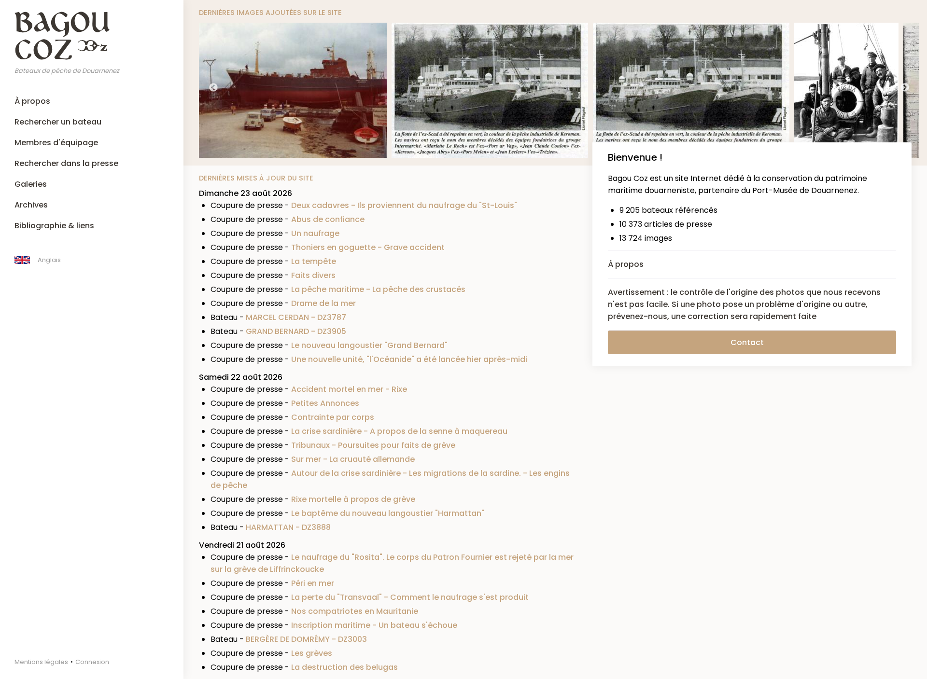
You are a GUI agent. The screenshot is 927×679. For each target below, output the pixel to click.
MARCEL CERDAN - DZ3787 (296, 317)
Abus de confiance (328, 219)
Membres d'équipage (56, 142)
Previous (213, 88)
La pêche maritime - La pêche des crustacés (378, 289)
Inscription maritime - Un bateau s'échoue (374, 625)
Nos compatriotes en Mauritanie (354, 611)
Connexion (92, 662)
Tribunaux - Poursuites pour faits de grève (373, 445)
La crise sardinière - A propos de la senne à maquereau (399, 431)
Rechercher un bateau (57, 121)
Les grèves (311, 653)
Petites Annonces (325, 403)
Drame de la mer (323, 303)
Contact (747, 342)
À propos (32, 101)
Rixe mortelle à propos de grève (353, 499)
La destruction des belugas (344, 667)
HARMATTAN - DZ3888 (288, 527)
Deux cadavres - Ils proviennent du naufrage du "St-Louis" (404, 205)
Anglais (49, 260)
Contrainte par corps (332, 417)
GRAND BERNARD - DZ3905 (296, 331)
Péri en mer (312, 583)
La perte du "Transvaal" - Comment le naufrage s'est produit (410, 597)
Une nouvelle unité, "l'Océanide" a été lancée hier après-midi (409, 359)
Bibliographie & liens (54, 225)
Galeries (30, 184)
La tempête (313, 261)
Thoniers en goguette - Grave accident (368, 247)
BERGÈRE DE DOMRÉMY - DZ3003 (306, 639)
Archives (31, 204)
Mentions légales (41, 662)
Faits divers (313, 275)
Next (905, 88)
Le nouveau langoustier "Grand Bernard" (369, 345)
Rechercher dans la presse (66, 163)
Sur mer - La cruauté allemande (353, 459)
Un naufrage (315, 233)
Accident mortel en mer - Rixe (349, 389)
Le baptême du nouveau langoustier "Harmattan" (387, 513)
